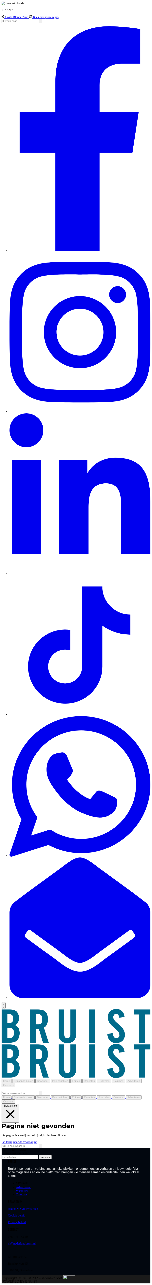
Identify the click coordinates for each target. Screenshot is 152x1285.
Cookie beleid (16, 1215)
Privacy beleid (17, 1222)
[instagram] (80, 411)
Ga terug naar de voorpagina (19, 1142)
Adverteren (23, 1187)
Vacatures (22, 1190)
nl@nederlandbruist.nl (22, 1243)
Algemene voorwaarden (23, 1208)
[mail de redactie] (80, 997)
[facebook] (80, 250)
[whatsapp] (80, 855)
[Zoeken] (40, 1093)
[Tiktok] (80, 714)
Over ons (21, 1194)
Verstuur (45, 1157)
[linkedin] (80, 573)
